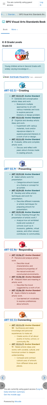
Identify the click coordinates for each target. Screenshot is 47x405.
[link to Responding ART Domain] (23, 244)
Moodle (18, 401)
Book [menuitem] (5, 29)
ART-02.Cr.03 (18, 139)
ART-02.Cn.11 (18, 344)
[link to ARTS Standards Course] (23, 54)
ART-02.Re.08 (18, 277)
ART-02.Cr (10, 90)
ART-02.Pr (10, 168)
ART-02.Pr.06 (18, 212)
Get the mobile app (12, 394)
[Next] (44, 377)
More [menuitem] (14, 29)
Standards (12, 14)
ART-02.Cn (10, 320)
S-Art (3, 14)
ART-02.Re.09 (18, 290)
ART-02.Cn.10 (18, 325)
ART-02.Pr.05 (18, 190)
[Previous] (3, 377)
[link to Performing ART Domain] (23, 164)
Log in (41, 3)
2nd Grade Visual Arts (19, 77)
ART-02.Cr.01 (18, 96)
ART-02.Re (10, 249)
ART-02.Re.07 (18, 255)
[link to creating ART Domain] (23, 85)
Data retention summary (14, 392)
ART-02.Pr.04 (18, 174)
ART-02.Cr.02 (18, 118)
